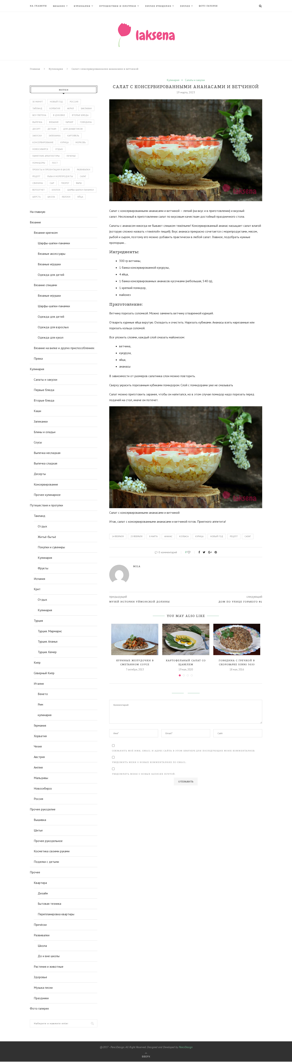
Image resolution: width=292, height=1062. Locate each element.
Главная (35, 69)
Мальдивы (41, 778)
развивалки (83, 169)
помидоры (38, 162)
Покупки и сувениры (51, 547)
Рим (40, 704)
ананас (168, 536)
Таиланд (39, 516)
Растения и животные (48, 966)
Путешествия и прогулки (117, 6)
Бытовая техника (49, 904)
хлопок (56, 189)
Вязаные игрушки (49, 264)
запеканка (54, 135)
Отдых (42, 526)
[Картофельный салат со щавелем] (185, 639)
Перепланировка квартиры (56, 914)
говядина (86, 122)
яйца (80, 196)
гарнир (69, 122)
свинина (37, 183)
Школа (42, 946)
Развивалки (41, 935)
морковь (80, 142)
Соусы (38, 442)
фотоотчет (38, 189)
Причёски (40, 925)
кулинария (44, 715)
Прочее (185, 6)
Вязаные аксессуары (51, 254)
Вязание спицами (45, 285)
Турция (38, 621)
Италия (39, 683)
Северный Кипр (44, 673)
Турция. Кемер (47, 652)
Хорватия (54, 108)
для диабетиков (73, 128)
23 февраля (136, 536)
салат (248, 536)
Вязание (59, 6)
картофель (73, 135)
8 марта (153, 536)
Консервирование (46, 484)
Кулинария (82, 6)
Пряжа (38, 358)
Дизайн (43, 893)
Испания (39, 579)
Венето (43, 694)
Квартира (40, 883)
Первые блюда (44, 390)
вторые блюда (80, 115)
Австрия (39, 757)
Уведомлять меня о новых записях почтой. (144, 774)
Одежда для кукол (50, 337)
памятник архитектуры (46, 155)
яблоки (66, 196)
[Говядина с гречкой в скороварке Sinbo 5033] (236, 639)
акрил (70, 108)
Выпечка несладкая (47, 453)
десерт (36, 128)
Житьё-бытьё (47, 537)
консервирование (42, 142)
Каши (37, 411)
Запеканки (41, 421)
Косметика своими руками (52, 851)
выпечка (37, 122)
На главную (38, 6)
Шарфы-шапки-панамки (54, 243)
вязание (54, 122)
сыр (52, 183)
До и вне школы (49, 956)
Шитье (38, 830)
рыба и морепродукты (60, 176)
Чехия (38, 746)
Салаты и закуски (195, 80)
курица (199, 536)
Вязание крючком (46, 233)
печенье (71, 155)
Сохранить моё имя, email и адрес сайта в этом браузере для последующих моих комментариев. (183, 750)
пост (55, 162)
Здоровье (40, 977)
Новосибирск (43, 788)
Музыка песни (43, 988)
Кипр (37, 662)
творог (65, 183)
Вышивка (40, 820)
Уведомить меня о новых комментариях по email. (149, 762)
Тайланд (37, 108)
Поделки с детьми (46, 862)
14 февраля (118, 536)
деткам (51, 128)
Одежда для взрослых (53, 327)
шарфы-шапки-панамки (80, 189)
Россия (74, 101)
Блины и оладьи (44, 432)
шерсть (36, 196)
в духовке (59, 115)
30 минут (37, 101)
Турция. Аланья (47, 641)
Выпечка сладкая (45, 463)
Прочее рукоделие (158, 6)
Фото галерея (208, 6)
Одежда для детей (51, 275)
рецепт (234, 536)
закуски (37, 135)
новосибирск (40, 149)
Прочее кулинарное (47, 495)
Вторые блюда (44, 400)
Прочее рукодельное (48, 841)
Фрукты (43, 568)
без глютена (39, 115)
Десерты (40, 474)
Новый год (216, 536)
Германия (40, 725)
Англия (38, 767)
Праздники (41, 998)
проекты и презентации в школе (51, 169)
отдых (59, 149)
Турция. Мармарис (50, 631)
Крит (37, 589)
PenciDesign (185, 1047)
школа (51, 196)
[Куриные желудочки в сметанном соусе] (134, 639)
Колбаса (184, 536)
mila (136, 566)
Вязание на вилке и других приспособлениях (64, 348)
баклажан (86, 108)
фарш (79, 183)
